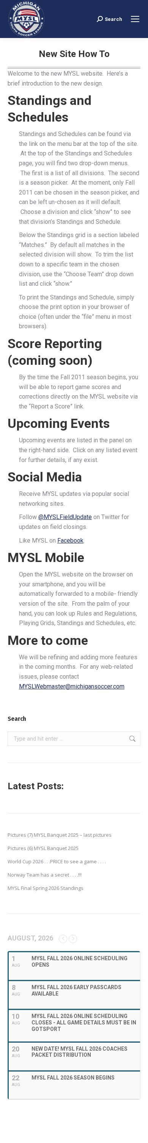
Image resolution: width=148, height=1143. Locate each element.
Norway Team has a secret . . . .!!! (45, 874)
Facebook (70, 540)
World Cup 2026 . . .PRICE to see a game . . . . (57, 861)
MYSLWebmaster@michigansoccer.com (71, 686)
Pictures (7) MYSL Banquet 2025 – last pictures (60, 834)
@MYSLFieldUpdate (65, 517)
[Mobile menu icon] (135, 19)
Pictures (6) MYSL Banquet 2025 (43, 848)
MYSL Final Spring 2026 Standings (45, 888)
